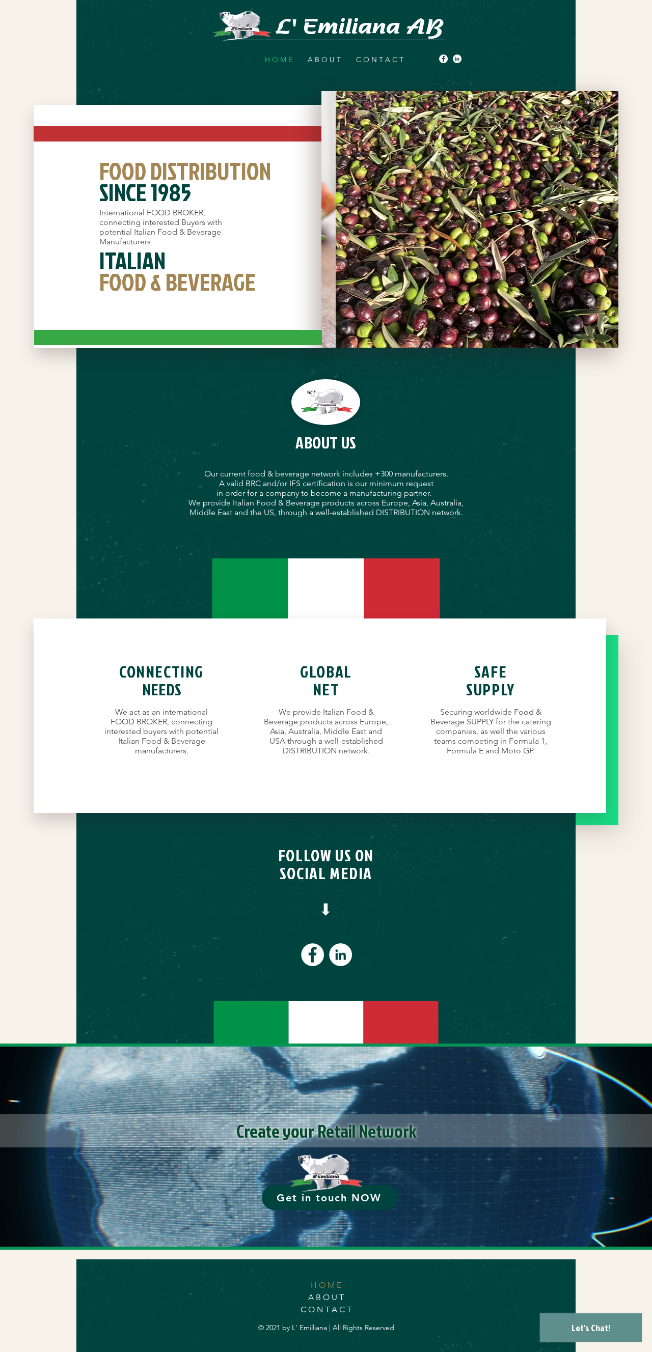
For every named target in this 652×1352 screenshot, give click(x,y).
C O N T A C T (326, 1309)
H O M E (326, 1285)
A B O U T (326, 1297)
